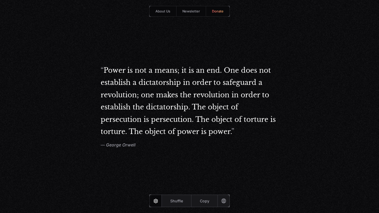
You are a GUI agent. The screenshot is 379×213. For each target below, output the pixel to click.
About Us (162, 11)
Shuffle (176, 201)
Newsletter (191, 11)
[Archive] (223, 201)
